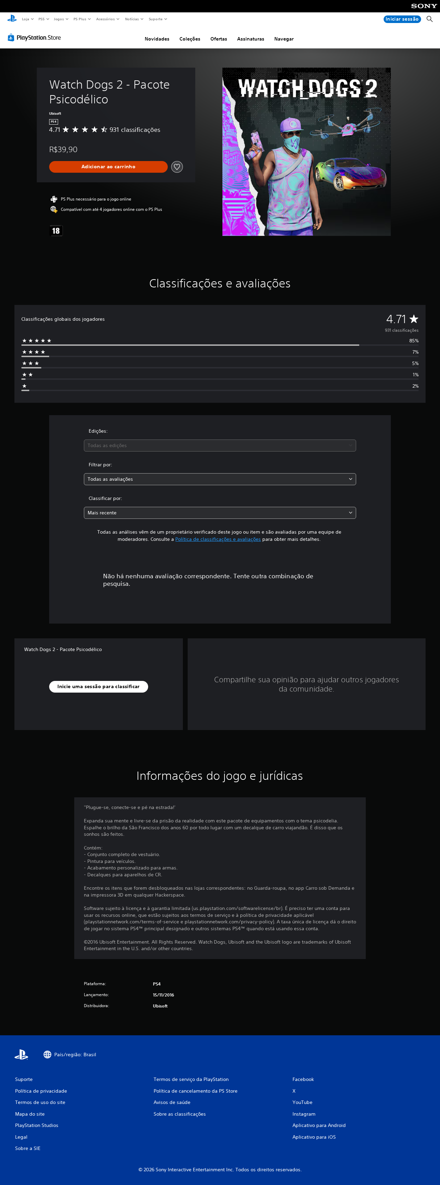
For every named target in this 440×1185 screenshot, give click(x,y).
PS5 (41, 18)
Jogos (59, 18)
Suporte (156, 18)
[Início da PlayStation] (12, 19)
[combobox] (220, 446)
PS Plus (80, 18)
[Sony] (424, 11)
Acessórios (105, 18)
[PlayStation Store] (36, 37)
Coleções (189, 39)
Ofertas (218, 39)
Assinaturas (250, 39)
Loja (25, 18)
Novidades (157, 39)
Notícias (132, 18)
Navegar (284, 39)
